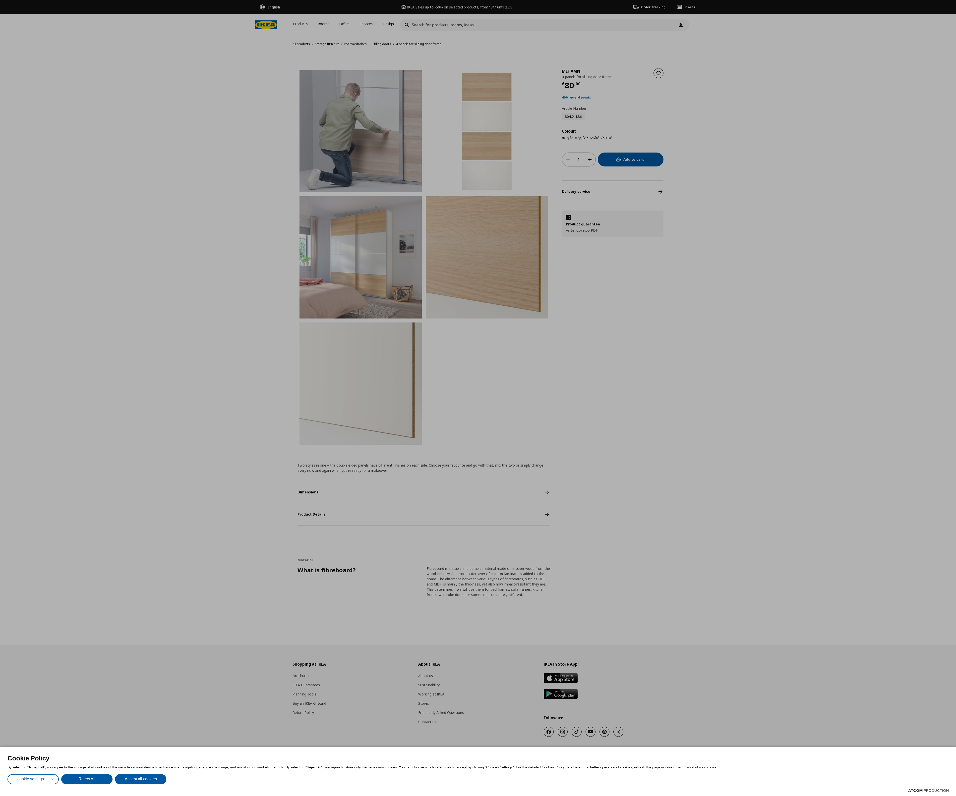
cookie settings (30, 779)
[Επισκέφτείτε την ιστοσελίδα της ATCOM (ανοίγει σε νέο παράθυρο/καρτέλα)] (928, 790)
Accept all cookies (141, 779)
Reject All (86, 779)
